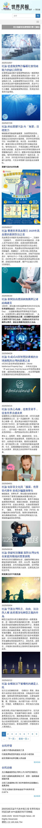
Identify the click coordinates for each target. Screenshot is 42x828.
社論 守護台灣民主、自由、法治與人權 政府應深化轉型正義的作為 (20, 612)
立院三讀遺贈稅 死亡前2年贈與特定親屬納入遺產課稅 (20, 784)
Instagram (18, 9)
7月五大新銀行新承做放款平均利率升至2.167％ (18, 790)
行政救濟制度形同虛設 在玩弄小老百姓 (18, 754)
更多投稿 (37, 762)
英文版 (37, 9)
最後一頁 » (24, 739)
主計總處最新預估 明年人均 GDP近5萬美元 (20, 772)
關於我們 (28, 9)
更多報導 (37, 796)
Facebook (7, 9)
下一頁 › (12, 739)
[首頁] (16, 5)
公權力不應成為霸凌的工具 (13, 750)
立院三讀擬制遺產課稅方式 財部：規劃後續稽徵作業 (20, 777)
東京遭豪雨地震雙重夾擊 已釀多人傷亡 (19, 27)
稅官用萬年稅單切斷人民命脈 (14, 758)
